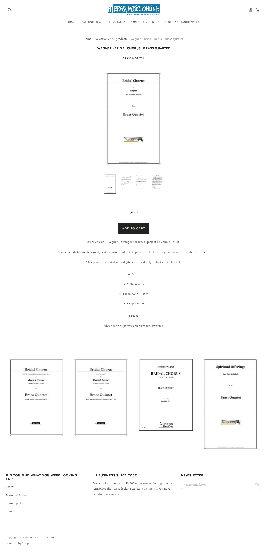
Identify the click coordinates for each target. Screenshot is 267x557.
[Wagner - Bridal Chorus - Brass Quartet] (36, 397)
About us (138, 22)
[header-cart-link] (256, 10)
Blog (155, 22)
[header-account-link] (249, 10)
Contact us (13, 511)
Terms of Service (17, 495)
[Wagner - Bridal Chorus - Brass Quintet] (101, 397)
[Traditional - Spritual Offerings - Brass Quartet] (231, 404)
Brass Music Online (42, 537)
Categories (90, 22)
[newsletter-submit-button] (256, 485)
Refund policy (15, 503)
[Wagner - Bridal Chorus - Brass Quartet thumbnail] (110, 183)
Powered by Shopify (19, 543)
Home (72, 22)
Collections (101, 39)
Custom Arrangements (182, 22)
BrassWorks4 (133, 58)
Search (10, 487)
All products (120, 39)
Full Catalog (116, 22)
